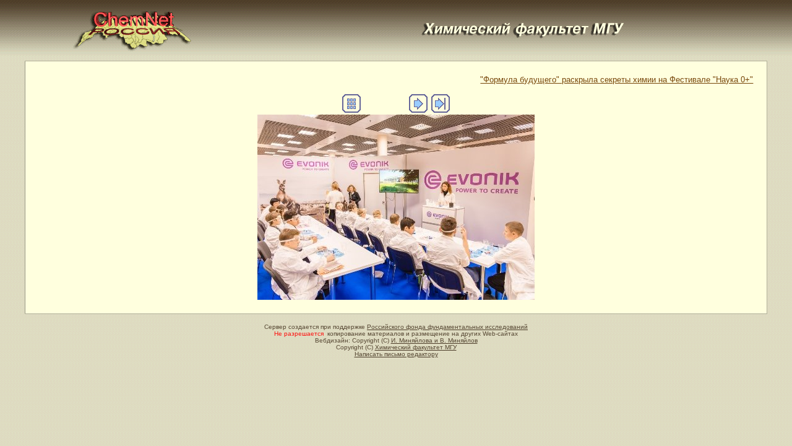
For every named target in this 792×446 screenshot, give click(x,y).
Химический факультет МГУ (416, 347)
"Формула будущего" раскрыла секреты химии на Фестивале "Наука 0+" (616, 79)
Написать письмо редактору (396, 354)
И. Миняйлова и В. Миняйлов (434, 340)
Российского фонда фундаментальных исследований (447, 326)
